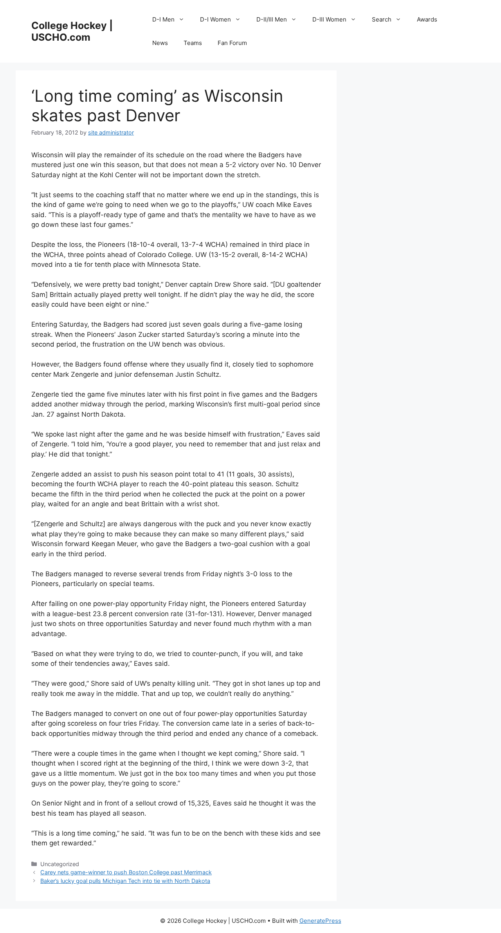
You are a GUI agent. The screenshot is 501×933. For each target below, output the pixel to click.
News (160, 43)
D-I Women (215, 19)
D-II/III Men (271, 19)
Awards (427, 19)
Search (381, 19)
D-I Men (163, 19)
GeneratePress (320, 920)
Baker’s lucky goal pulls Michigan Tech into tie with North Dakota (125, 880)
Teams (193, 43)
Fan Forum (232, 43)
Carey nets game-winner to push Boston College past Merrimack (126, 872)
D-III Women (329, 19)
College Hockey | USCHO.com (72, 31)
